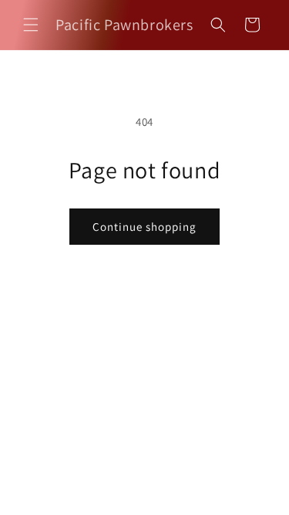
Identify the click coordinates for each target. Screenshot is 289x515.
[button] (31, 25)
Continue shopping (144, 226)
